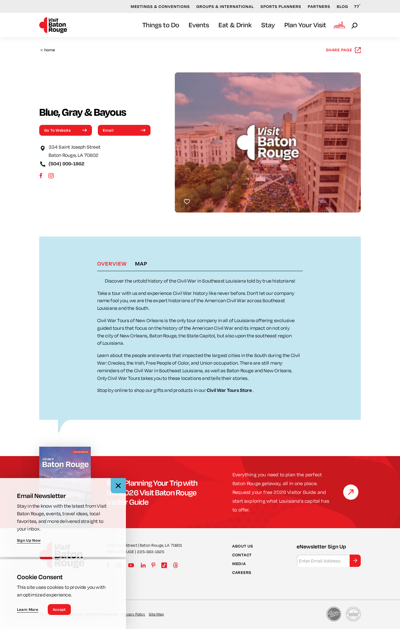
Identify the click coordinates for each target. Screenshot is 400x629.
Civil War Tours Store (230, 390)
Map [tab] (141, 263)
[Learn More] (350, 492)
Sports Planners (281, 6)
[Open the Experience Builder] (339, 25)
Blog (342, 6)
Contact (242, 554)
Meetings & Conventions (160, 6)
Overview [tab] (112, 263)
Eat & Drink (235, 25)
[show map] (42, 148)
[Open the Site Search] (355, 25)
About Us (242, 545)
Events (199, 25)
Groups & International (225, 6)
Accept (59, 609)
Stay (268, 25)
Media (239, 563)
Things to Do (160, 25)
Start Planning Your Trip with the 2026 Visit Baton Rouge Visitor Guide (152, 492)
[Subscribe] (355, 560)
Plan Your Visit (305, 25)
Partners (319, 6)
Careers (241, 572)
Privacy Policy (133, 614)
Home (47, 50)
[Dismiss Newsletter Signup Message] (118, 485)
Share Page (339, 49)
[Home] (53, 25)
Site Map (156, 614)
